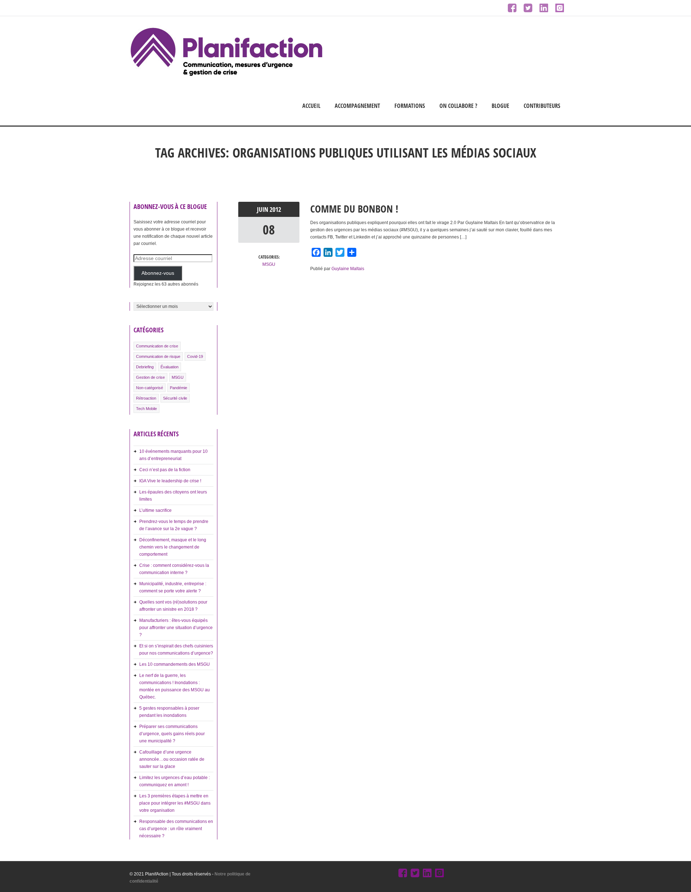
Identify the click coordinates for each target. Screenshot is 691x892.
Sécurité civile (175, 398)
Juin (263, 209)
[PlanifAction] (226, 75)
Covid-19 (195, 356)
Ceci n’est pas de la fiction (164, 469)
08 (269, 229)
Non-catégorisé (149, 388)
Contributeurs (542, 106)
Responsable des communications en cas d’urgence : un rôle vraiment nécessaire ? (176, 828)
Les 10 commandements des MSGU (174, 664)
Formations (409, 106)
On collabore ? (458, 106)
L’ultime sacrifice (155, 510)
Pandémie (178, 388)
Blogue (500, 106)
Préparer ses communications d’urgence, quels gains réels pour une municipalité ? (172, 733)
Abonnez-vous (157, 273)
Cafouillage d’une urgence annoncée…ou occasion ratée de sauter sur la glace (171, 759)
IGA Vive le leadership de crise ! (170, 480)
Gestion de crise (150, 377)
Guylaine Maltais (347, 268)
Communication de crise (157, 346)
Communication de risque (158, 356)
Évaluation (170, 367)
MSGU (178, 377)
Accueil (311, 106)
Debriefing (145, 367)
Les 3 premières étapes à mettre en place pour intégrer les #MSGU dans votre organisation (175, 803)
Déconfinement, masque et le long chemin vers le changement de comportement (172, 547)
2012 (275, 209)
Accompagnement (357, 106)
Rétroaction (146, 398)
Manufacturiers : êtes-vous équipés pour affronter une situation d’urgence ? (176, 627)
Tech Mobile (146, 408)
